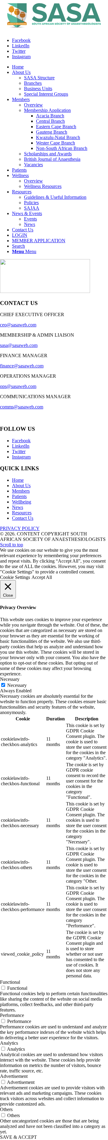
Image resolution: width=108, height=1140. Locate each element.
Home (18, 480)
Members (21, 491)
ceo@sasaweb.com (18, 324)
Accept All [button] (42, 577)
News (17, 507)
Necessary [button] (10, 679)
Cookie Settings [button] (15, 577)
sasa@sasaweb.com (19, 345)
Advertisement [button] (14, 1076)
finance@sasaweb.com (22, 365)
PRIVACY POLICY (20, 528)
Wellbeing (21, 501)
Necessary (17, 685)
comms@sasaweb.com (21, 406)
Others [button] (6, 1109)
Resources (22, 512)
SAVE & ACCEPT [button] (18, 1137)
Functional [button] (10, 982)
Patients (19, 496)
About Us (21, 485)
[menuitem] (18, 66)
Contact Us (22, 518)
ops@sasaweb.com (18, 386)
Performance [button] (12, 1015)
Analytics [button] (9, 1043)
